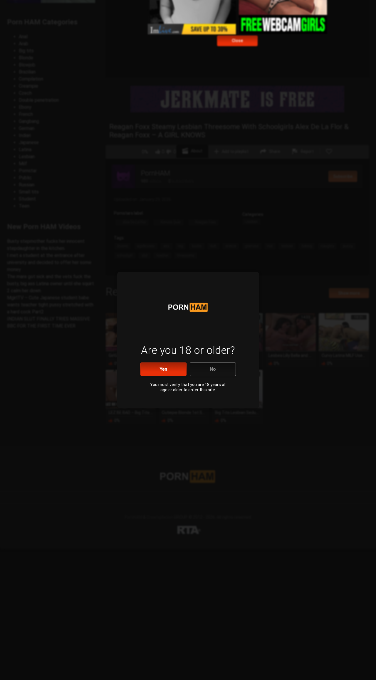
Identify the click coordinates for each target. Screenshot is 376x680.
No (213, 369)
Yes (163, 369)
